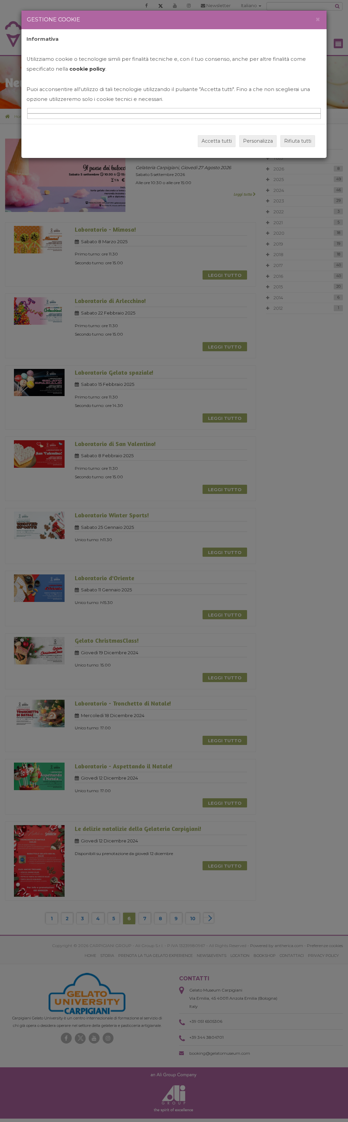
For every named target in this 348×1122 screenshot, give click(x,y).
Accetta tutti (217, 141)
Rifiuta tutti (297, 141)
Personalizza (258, 141)
